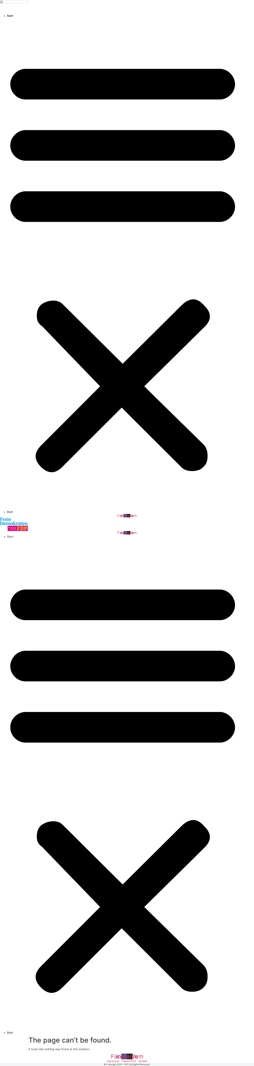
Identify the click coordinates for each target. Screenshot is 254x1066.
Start (10, 15)
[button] (122, 264)
